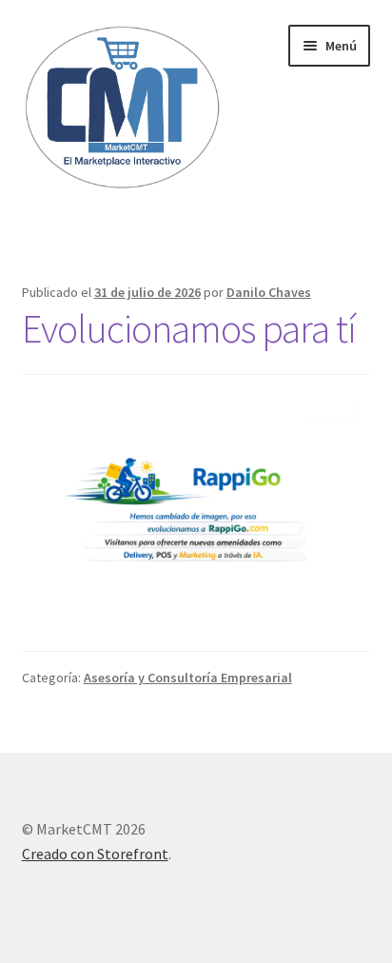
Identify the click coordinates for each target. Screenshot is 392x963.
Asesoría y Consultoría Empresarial (188, 677)
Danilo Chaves (268, 292)
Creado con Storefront (95, 853)
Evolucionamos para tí (189, 328)
